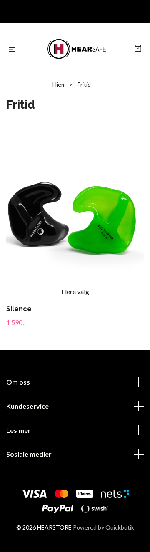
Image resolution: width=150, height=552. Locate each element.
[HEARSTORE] (77, 49)
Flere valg (75, 291)
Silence (19, 309)
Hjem (59, 84)
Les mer (18, 430)
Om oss (18, 382)
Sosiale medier (29, 454)
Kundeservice (27, 406)
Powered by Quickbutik (103, 527)
